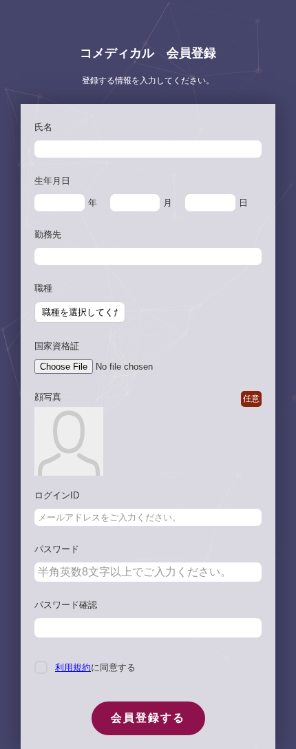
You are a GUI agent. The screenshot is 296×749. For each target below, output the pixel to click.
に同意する (95, 667)
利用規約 (73, 667)
